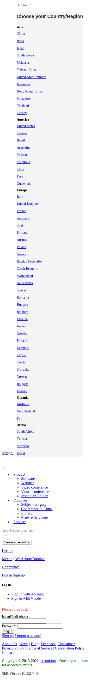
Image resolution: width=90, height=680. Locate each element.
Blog (34, 644)
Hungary (23, 304)
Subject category (33, 504)
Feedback (48, 644)
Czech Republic (27, 268)
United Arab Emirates (31, 77)
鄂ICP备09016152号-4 (20, 673)
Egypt (21, 453)
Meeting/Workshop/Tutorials (23, 559)
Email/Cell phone (15, 616)
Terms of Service (39, 648)
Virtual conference (35, 492)
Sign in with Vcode (26, 598)
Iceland (22, 391)
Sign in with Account (28, 594)
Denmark (23, 348)
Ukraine (22, 319)
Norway (22, 377)
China (21, 34)
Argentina (23, 147)
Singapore (23, 98)
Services (19, 522)
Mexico (22, 155)
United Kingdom (28, 204)
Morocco (23, 446)
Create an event (15, 542)
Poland (21, 247)
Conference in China (37, 509)
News (23, 644)
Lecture (7, 551)
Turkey (22, 113)
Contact (8, 652)
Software (28, 479)
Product (19, 474)
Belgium (22, 312)
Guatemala (24, 183)
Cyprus (21, 355)
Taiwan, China (26, 70)
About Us (9, 644)
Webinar (27, 483)
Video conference (34, 487)
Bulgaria (22, 384)
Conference (10, 567)
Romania (23, 297)
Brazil (21, 140)
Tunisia (22, 439)
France (21, 211)
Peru (20, 176)
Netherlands (25, 283)
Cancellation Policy (69, 648)
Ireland (21, 326)
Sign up (19, 575)
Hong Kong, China (29, 91)
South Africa (25, 431)
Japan (20, 48)
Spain (20, 225)
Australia (23, 404)
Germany (23, 218)
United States (26, 126)
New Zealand (26, 411)
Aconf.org (48, 661)
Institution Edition (34, 496)
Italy (20, 196)
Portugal (22, 232)
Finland (22, 341)
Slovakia (23, 369)
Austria (22, 240)
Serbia (21, 362)
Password (9, 626)
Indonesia (23, 84)
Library (26, 513)
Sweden (22, 290)
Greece (21, 254)
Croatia (22, 333)
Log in (7, 575)
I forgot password (28, 636)
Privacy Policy (13, 648)
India (20, 41)
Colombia (23, 162)
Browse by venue (34, 517)
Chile (20, 169)
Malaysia (23, 62)
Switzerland (25, 276)
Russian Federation (29, 261)
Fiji (19, 418)
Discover (20, 500)
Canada (22, 133)
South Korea (25, 55)
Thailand (23, 106)
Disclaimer (66, 644)
